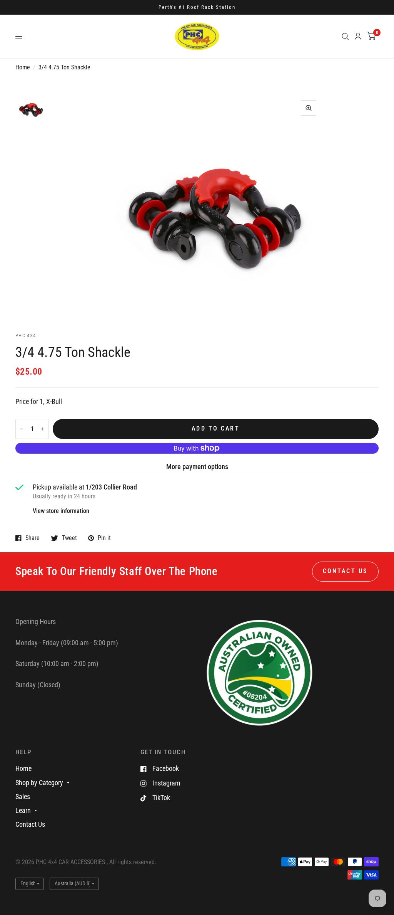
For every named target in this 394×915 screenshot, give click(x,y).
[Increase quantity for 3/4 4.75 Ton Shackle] (42, 429)
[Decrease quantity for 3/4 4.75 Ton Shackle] (21, 429)
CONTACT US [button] (345, 571)
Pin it (104, 538)
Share (32, 538)
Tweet (69, 538)
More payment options (197, 467)
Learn (23, 810)
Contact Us (30, 824)
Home (22, 67)
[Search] (345, 36)
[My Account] (358, 36)
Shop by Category (39, 783)
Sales (22, 796)
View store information (61, 511)
